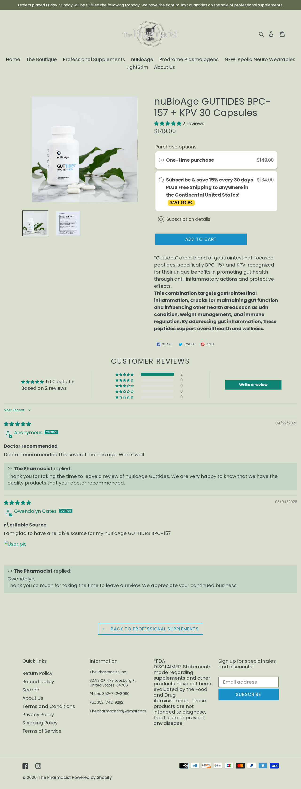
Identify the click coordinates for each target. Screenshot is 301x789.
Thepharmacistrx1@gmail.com (118, 711)
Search (30, 689)
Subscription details (188, 219)
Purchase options (176, 147)
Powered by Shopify (92, 777)
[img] (17, 424)
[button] (168, 123)
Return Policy (37, 673)
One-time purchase (190, 160)
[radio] (161, 160)
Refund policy (38, 681)
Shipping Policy (40, 722)
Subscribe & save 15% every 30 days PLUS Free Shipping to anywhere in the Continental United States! (209, 191)
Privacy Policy (38, 714)
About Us (32, 698)
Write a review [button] (253, 384)
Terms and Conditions (48, 706)
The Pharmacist (55, 777)
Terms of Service (42, 731)
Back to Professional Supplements (154, 629)
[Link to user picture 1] (15, 551)
